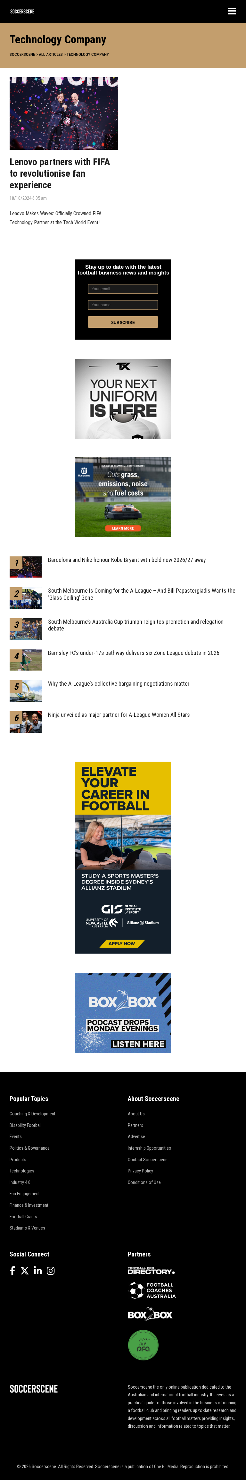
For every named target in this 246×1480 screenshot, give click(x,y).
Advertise (136, 1136)
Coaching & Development (32, 1113)
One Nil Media (166, 1466)
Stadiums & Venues (27, 1228)
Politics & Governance (30, 1148)
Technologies (22, 1170)
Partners (135, 1125)
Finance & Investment (29, 1205)
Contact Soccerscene (148, 1159)
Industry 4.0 (20, 1182)
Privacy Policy (140, 1170)
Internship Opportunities (149, 1148)
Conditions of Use (144, 1182)
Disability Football (26, 1125)
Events (16, 1136)
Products (18, 1159)
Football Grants (23, 1216)
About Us (136, 1113)
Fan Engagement (25, 1193)
